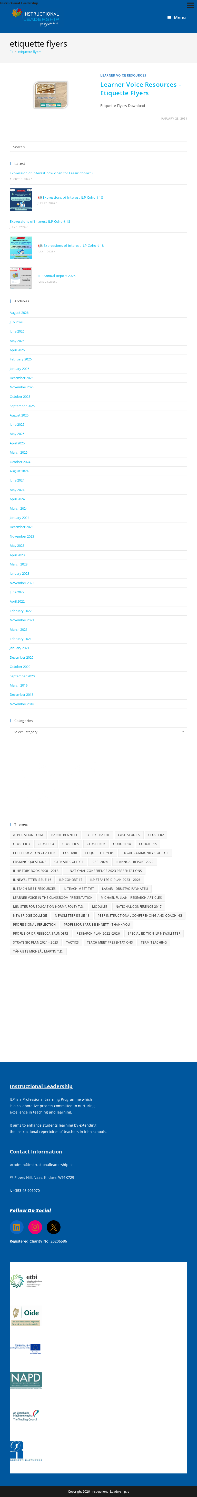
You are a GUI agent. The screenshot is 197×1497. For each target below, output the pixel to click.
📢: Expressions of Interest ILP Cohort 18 (71, 245)
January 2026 (19, 368)
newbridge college (30, 915)
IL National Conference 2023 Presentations (104, 871)
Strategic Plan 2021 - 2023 (35, 942)
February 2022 (21, 610)
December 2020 (21, 657)
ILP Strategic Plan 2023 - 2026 (115, 880)
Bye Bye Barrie (97, 835)
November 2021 (22, 620)
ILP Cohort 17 (70, 880)
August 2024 (19, 471)
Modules (100, 906)
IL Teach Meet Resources (34, 888)
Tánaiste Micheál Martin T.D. (38, 951)
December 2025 (21, 378)
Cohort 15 (148, 844)
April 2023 (17, 555)
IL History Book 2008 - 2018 (35, 871)
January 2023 (19, 573)
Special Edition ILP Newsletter (154, 933)
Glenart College (69, 862)
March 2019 (18, 685)
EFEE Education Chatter (34, 853)
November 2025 (22, 387)
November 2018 (22, 704)
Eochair (70, 853)
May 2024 (17, 489)
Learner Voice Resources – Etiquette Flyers (141, 88)
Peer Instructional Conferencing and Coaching (140, 915)
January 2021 (19, 648)
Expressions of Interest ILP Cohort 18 (40, 221)
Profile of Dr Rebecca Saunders (40, 933)
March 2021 (18, 629)
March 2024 (18, 508)
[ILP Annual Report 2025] (21, 278)
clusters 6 (96, 844)
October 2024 (20, 461)
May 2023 (17, 545)
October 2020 (20, 666)
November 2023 (22, 536)
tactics (72, 942)
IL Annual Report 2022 (134, 862)
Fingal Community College (145, 853)
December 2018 (21, 694)
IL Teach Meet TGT (79, 888)
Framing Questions (29, 862)
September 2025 (22, 405)
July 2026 (16, 322)
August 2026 (19, 312)
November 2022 (22, 583)
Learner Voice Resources (123, 75)
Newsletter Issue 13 (72, 915)
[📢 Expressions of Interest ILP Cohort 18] (21, 199)
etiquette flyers (29, 51)
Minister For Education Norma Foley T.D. (48, 906)
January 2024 (19, 517)
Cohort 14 (122, 844)
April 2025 (17, 443)
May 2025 (17, 433)
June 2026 (17, 331)
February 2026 (21, 359)
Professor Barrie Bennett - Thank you (97, 924)
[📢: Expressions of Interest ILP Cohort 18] (21, 248)
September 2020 (22, 676)
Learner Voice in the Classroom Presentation (53, 897)
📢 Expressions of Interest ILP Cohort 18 (70, 197)
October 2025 (20, 396)
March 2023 (18, 564)
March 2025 (18, 452)
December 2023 (21, 527)
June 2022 (17, 592)
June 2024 (17, 480)
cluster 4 (46, 844)
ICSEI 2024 (100, 862)
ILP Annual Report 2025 (57, 275)
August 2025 (19, 415)
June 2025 (17, 424)
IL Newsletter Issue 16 (32, 880)
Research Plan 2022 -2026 (98, 933)
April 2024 (17, 499)
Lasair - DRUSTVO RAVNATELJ (125, 888)
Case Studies (129, 835)
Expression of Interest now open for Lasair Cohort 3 (51, 173)
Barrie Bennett (64, 835)
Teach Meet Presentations (110, 942)
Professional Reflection (34, 924)
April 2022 (17, 601)
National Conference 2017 (139, 906)
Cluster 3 (21, 844)
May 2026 (17, 340)
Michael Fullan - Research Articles (131, 897)
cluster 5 (70, 844)
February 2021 (21, 638)
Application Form (28, 835)
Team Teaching (154, 942)
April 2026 (17, 350)
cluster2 (156, 835)
